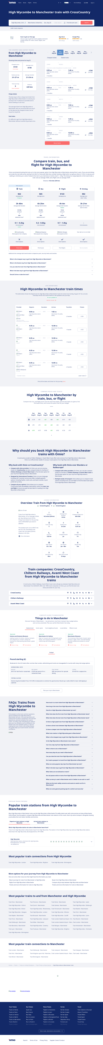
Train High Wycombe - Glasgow (17, 912)
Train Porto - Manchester (16, 919)
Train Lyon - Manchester (15, 929)
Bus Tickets (29, 1007)
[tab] (52, 57)
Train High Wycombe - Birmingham (61, 862)
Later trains (81, 376)
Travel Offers (81, 1014)
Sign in (92, 2)
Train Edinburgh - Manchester (17, 922)
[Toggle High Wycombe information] (91, 842)
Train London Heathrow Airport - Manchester (64, 919)
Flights (29, 2)
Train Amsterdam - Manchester (82, 925)
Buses (24, 2)
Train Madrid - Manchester (80, 909)
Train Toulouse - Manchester (38, 929)
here (64, 381)
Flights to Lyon (47, 1012)
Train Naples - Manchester (16, 915)
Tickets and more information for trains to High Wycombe (25, 885)
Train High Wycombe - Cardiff (60, 915)
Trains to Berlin (13, 1017)
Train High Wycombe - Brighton (39, 862)
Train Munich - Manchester (80, 919)
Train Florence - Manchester (38, 902)
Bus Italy (28, 1014)
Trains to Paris (13, 1012)
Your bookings (77, 2)
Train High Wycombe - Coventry (39, 925)
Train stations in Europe (85, 1010)
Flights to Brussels (48, 1014)
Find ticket (15, 69)
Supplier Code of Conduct (57, 1040)
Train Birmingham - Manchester (39, 957)
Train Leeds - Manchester (80, 953)
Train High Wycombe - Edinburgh (82, 905)
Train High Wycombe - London (17, 862)
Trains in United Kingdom (27, 965)
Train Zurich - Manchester (37, 905)
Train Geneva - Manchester (59, 905)
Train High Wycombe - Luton (81, 915)
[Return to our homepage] (13, 3)
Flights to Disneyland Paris (51, 1017)
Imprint (25, 1040)
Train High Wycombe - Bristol (17, 909)
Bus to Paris (29, 1019)
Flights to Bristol (48, 1019)
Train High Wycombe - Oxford (17, 905)
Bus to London (30, 1017)
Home (10, 965)
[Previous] (28, 414)
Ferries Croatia (64, 1012)
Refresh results (50, 300)
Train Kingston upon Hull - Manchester (41, 953)
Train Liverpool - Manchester (60, 950)
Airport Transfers (83, 1012)
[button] (48, 22)
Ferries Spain (64, 1014)
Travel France (81, 1019)
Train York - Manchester (79, 912)
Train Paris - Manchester (16, 902)
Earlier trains (21, 376)
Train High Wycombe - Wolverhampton (41, 909)
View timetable (15, 88)
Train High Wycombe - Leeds (81, 902)
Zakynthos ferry (65, 1019)
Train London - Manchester (80, 922)
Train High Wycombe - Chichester (82, 929)
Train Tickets (13, 1007)
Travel (79, 1007)
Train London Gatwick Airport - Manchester (64, 922)
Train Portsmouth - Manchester (60, 909)
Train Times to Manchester (43, 965)
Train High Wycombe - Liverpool (39, 919)
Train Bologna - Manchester (59, 925)
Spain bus (29, 1010)
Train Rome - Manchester (59, 902)
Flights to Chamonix (49, 1010)
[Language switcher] (67, 3)
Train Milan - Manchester (37, 922)
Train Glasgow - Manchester (81, 950)
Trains (19, 2)
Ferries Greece (64, 1010)
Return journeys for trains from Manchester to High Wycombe (27, 880)
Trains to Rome (13, 1010)
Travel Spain (81, 1017)
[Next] (91, 52)
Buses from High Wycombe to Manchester (64, 880)
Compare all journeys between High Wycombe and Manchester (70, 882)
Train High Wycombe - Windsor (60, 912)
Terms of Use (33, 1040)
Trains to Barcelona (15, 1019)
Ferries (35, 2)
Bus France (29, 1012)
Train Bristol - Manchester (16, 957)
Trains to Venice (13, 1014)
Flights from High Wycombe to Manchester (21, 882)
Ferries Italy (63, 1017)
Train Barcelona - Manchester (17, 925)
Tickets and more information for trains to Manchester (67, 885)
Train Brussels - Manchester (38, 915)
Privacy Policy (44, 1040)
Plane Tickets (47, 1007)
